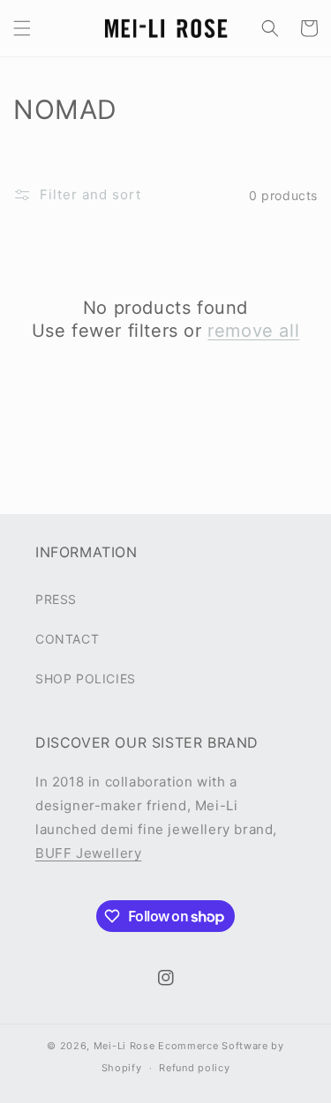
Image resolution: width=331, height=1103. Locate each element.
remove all (253, 330)
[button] (22, 28)
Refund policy (194, 1068)
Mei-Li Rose (124, 1046)
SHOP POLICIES (85, 678)
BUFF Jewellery (88, 853)
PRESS (56, 599)
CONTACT (67, 638)
